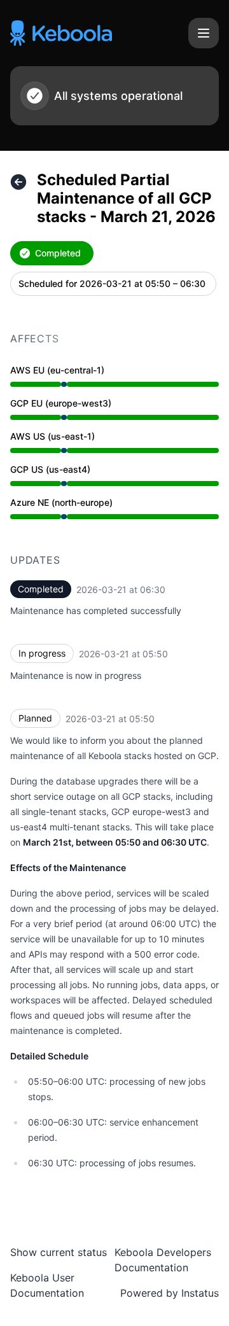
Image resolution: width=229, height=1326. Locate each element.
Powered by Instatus (169, 1293)
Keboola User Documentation (47, 1285)
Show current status (58, 1252)
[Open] (203, 33)
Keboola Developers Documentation (162, 1260)
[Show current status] (18, 182)
